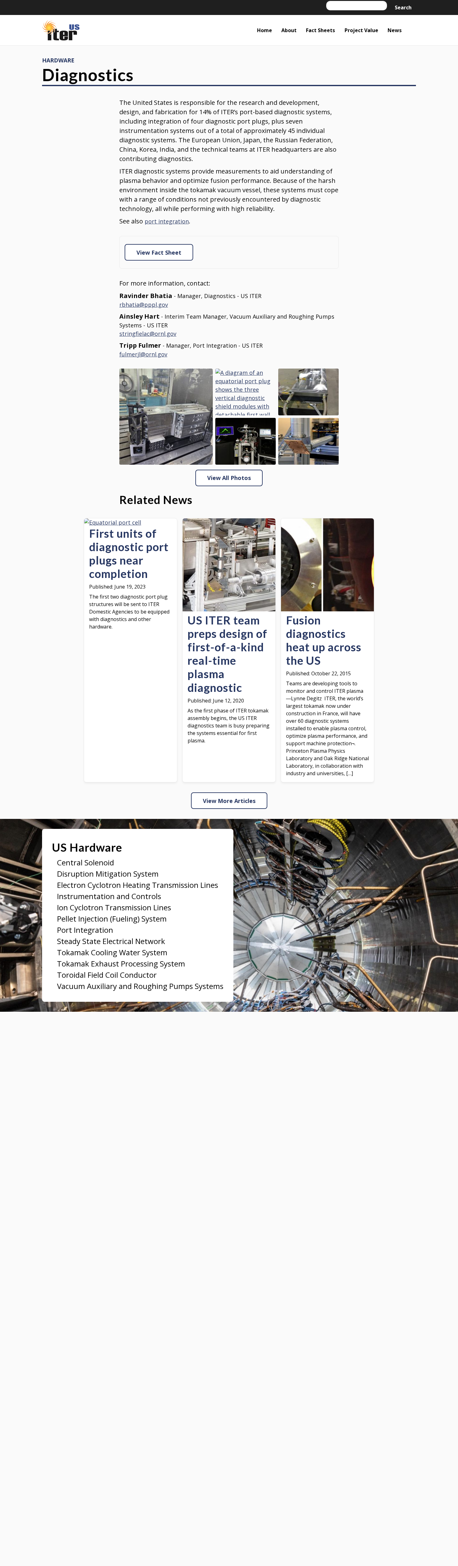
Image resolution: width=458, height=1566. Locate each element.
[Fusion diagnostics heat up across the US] (327, 609)
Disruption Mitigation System (108, 874)
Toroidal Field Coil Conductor (107, 975)
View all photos (229, 478)
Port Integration (85, 930)
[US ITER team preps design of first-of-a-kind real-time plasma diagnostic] (229, 609)
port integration (167, 221)
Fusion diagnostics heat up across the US (323, 641)
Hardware (58, 60)
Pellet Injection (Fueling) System (112, 918)
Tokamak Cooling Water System (112, 952)
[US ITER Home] (60, 31)
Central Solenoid (85, 862)
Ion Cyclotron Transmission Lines (114, 907)
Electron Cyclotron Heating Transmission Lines (137, 885)
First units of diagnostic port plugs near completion (129, 554)
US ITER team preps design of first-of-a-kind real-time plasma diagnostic (227, 654)
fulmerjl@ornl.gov (143, 354)
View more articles (229, 801)
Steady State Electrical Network (111, 941)
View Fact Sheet (158, 252)
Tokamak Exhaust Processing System (121, 963)
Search (403, 7)
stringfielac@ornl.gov (147, 333)
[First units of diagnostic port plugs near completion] (112, 522)
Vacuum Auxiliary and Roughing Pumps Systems (140, 986)
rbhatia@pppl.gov (143, 304)
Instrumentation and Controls (109, 896)
